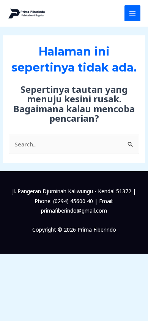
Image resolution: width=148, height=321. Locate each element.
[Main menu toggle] (132, 13)
